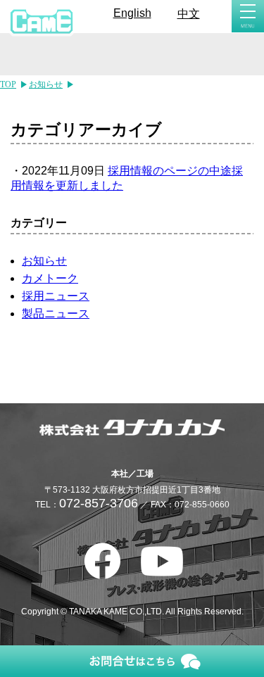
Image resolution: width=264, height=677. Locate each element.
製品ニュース (55, 313)
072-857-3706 (98, 503)
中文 (188, 14)
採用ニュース (55, 296)
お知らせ (44, 261)
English (132, 13)
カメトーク (50, 278)
